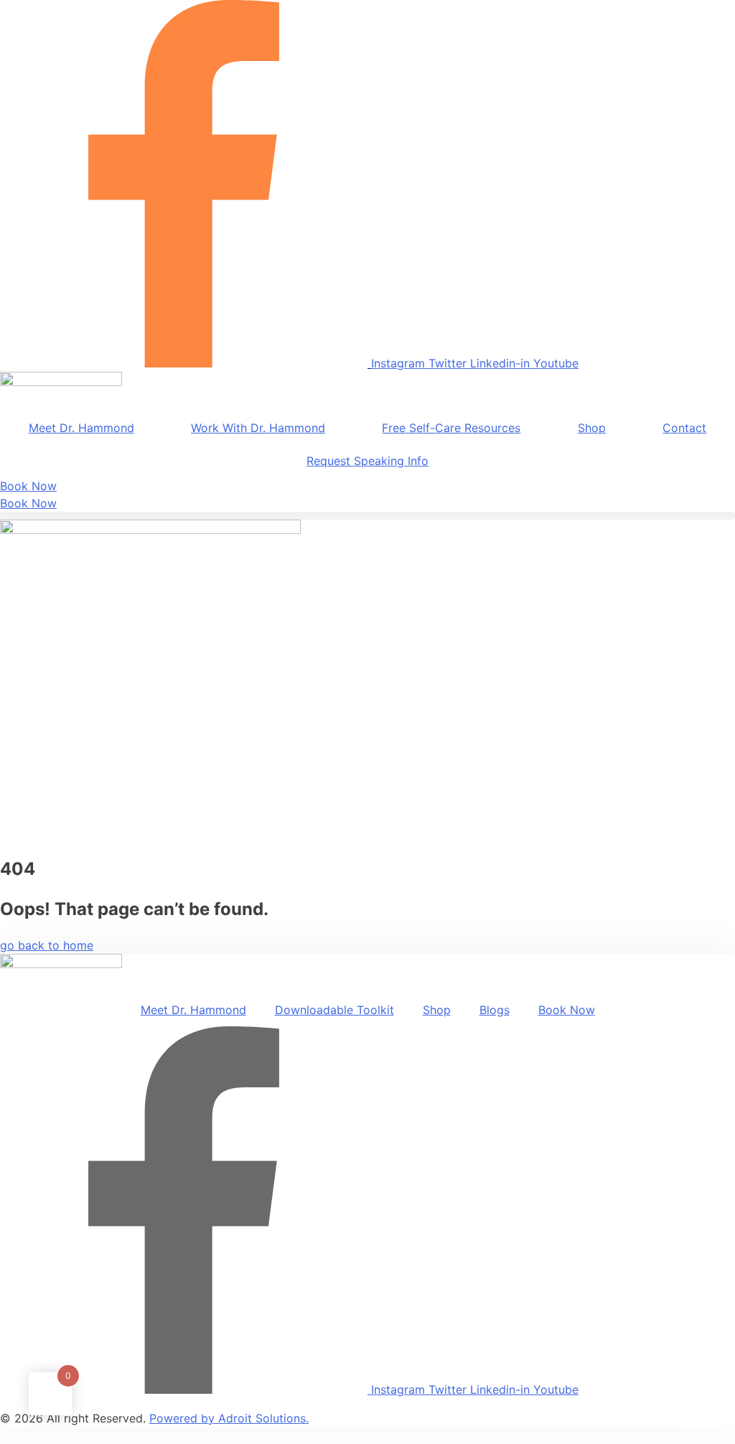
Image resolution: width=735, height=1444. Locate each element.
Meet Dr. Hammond (81, 428)
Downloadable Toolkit (334, 1010)
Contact (684, 428)
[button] (367, 516)
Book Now (566, 1010)
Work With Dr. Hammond (258, 428)
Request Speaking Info (367, 461)
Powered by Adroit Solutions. (229, 1418)
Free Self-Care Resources (451, 428)
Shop (592, 428)
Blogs (494, 1010)
